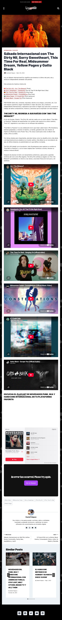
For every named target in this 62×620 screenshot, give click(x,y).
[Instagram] (19, 613)
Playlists (15, 50)
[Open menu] (4, 8)
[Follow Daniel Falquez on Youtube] (32, 527)
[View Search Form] (58, 8)
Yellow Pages (8, 503)
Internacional (8, 50)
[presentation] (17, 559)
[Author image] (5, 73)
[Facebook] (25, 613)
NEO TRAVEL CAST (36, 2)
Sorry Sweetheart (29, 500)
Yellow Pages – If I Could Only (14, 96)
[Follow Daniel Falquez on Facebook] (26, 527)
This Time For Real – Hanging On (16, 92)
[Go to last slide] (8, 575)
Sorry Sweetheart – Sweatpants (15, 90)
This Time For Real (49, 500)
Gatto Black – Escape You (14, 98)
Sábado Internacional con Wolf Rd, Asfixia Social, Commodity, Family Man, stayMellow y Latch (16, 538)
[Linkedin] (43, 613)
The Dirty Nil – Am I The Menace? (16, 88)
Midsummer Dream (18, 500)
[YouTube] (37, 613)
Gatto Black (8, 500)
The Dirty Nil (39, 500)
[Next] (53, 575)
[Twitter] (31, 613)
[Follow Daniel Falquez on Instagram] (29, 527)
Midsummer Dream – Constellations (17, 94)
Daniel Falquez (11, 73)
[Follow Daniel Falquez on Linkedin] (35, 527)
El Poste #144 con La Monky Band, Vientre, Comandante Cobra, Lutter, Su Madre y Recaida (46, 538)
